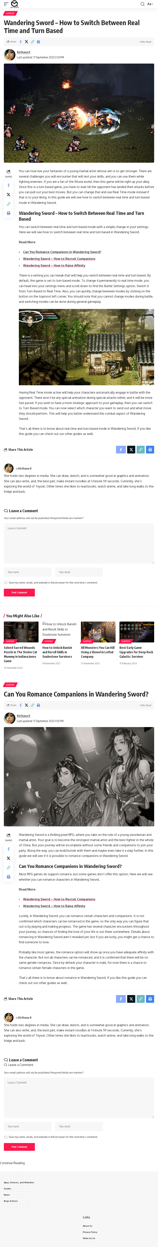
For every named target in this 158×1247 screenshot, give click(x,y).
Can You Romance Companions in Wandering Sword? (62, 252)
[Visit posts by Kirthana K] (9, 55)
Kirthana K (23, 52)
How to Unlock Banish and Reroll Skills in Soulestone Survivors (57, 652)
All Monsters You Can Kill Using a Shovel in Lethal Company (97, 652)
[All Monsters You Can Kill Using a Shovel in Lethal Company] (98, 632)
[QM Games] (14, 4)
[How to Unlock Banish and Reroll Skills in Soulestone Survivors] (59, 632)
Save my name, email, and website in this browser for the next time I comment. (53, 582)
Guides (10, 13)
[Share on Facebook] (20, 42)
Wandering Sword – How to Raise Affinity (54, 265)
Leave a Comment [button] (20, 1065)
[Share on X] (26, 42)
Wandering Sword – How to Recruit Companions (59, 259)
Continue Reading (12, 1163)
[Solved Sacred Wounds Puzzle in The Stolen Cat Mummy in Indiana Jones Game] (21, 632)
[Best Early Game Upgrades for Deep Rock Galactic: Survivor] (136, 632)
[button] (7, 4)
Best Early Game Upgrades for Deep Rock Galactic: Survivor (136, 652)
